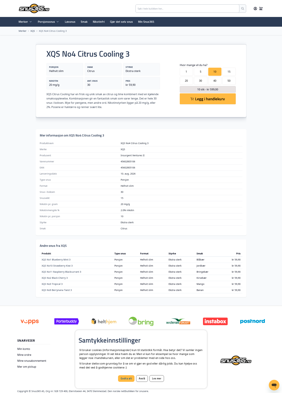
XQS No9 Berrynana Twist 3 (57, 290)
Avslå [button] (142, 378)
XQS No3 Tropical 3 (52, 283)
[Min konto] (255, 8)
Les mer (156, 378)
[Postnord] (252, 321)
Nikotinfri (99, 21)
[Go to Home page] (34, 8)
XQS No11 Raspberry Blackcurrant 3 (61, 271)
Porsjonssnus (46, 21)
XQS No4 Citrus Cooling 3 (53, 30)
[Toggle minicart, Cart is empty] (261, 8)
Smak (84, 21)
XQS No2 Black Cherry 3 (55, 277)
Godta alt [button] (126, 378)
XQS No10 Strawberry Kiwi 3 (57, 265)
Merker (23, 21)
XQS (32, 30)
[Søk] (242, 9)
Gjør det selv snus (121, 21)
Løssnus (70, 21)
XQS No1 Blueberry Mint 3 (56, 259)
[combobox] (187, 9)
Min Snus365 (146, 21)
